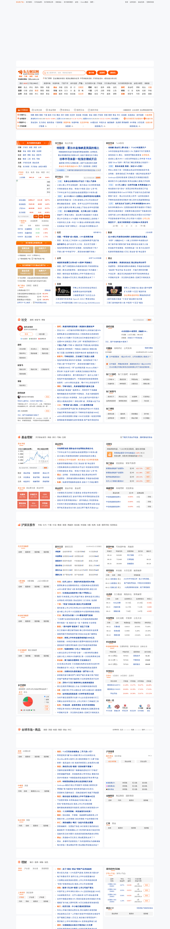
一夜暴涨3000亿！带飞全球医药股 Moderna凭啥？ (78, 368)
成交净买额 (112, 761)
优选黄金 (130, 488)
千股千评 (64, 83)
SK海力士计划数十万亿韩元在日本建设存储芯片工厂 (79, 338)
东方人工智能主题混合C (115, 481)
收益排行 (26, 481)
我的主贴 (45, 349)
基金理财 (52, 110)
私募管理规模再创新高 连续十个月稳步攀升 (81, 482)
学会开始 (113, 693)
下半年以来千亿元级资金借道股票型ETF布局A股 (77, 192)
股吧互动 (80, 110)
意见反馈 (168, 918)
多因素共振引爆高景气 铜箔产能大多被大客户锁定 (78, 675)
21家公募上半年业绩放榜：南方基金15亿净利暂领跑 (78, 185)
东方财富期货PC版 (125, 83)
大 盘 (72, 91)
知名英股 (21, 820)
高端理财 (46, 481)
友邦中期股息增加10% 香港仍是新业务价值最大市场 (79, 899)
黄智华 (122, 418)
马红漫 (146, 401)
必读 (31, 91)
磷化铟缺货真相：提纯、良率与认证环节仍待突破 (77, 204)
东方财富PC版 (90, 83)
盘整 (47, 699)
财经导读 (110, 143)
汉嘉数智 (28, 229)
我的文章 (22, 369)
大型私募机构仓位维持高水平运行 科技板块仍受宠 (78, 467)
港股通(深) (134, 126)
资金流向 (34, 122)
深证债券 (29, 893)
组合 (144, 87)
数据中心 (22, 122)
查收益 (47, 290)
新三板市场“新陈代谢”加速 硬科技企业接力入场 (128, 244)
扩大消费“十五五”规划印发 (135, 292)
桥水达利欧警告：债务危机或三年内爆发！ (80, 270)
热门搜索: (48, 78)
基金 (90, 115)
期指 (42, 91)
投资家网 (24, 411)
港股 (31, 94)
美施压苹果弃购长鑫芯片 (67, 413)
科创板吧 (134, 374)
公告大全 (138, 618)
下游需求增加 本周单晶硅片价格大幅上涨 (74, 800)
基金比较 (46, 477)
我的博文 (22, 385)
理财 (67, 177)
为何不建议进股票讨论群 (67, 698)
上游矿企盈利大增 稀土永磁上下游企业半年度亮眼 (78, 207)
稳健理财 (36, 481)
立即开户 (20, 302)
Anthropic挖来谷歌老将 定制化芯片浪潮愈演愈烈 (128, 177)
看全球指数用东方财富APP (68, 155)
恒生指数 (114, 119)
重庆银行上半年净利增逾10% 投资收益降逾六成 (77, 921)
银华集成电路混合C (113, 477)
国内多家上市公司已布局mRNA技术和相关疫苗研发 (78, 608)
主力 (66, 91)
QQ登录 (25, 339)
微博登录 (43, 339)
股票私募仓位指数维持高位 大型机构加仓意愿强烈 (78, 334)
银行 (96, 87)
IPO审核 (133, 122)
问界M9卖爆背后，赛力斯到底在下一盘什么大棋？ (78, 375)
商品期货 (120, 796)
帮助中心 (37, 255)
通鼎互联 (79, 345)
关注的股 (22, 349)
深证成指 (22, 200)
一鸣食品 (77, 349)
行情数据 (24, 110)
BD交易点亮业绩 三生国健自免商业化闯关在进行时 (78, 664)
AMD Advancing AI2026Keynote (86, 303)
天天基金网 (38, 2)
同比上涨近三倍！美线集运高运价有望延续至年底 (128, 170)
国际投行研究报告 (27, 397)
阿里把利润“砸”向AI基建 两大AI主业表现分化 (76, 755)
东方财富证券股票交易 (34, 243)
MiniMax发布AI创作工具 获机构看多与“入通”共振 (78, 759)
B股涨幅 (30, 581)
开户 (80, 166)
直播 (59, 284)
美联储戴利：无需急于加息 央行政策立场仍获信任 (78, 826)
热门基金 (21, 286)
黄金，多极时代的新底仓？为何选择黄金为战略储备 (78, 841)
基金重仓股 (30, 488)
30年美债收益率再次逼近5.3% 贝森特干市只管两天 (129, 151)
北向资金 (117, 756)
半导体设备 (138, 338)
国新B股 (117, 635)
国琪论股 (111, 414)
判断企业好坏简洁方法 (66, 701)
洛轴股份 (130, 564)
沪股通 (41, 126)
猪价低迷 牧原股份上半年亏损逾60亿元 (79, 274)
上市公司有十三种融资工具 (87, 701)
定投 (66, 87)
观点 (110, 258)
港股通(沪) (99, 126)
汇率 (108, 823)
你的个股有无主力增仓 (89, 155)
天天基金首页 (40, 437)
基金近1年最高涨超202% (68, 166)
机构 (138, 91)
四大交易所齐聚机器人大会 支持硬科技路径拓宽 (77, 686)
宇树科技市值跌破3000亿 (88, 413)
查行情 (91, 73)
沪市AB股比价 (75, 690)
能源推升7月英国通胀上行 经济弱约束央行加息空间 (78, 830)
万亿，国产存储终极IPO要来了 (28, 415)
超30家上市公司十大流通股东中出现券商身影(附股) (78, 612)
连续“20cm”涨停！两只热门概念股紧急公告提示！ (129, 162)
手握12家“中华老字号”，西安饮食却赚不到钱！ (76, 252)
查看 (46, 709)
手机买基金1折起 (40, 302)
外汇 (36, 94)
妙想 (76, 2)
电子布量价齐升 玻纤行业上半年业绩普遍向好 (76, 876)
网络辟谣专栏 (145, 295)
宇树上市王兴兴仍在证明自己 (85, 288)
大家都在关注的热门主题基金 (69, 493)
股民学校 (94, 110)
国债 (20, 868)
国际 (42, 87)
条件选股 (73, 83)
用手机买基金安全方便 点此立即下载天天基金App (77, 508)
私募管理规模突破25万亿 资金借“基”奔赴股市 (127, 252)
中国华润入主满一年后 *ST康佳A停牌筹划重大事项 (78, 222)
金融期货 (110, 796)
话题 (59, 405)
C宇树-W (71, 345)
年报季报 (58, 556)
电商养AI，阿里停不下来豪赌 (85, 390)
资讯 (33, 159)
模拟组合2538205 (113, 689)
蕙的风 (122, 414)
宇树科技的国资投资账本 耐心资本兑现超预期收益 (129, 200)
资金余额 (128, 761)
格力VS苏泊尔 (63, 398)
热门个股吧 (111, 374)
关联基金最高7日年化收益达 (124, 453)
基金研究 (59, 488)
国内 (36, 87)
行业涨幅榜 (22, 650)
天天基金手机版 (110, 83)
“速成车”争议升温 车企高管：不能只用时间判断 (128, 270)
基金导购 (36, 477)
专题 (47, 87)
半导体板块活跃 (86, 78)
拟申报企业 (134, 646)
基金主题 (21, 488)
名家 (144, 91)
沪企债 (27, 868)
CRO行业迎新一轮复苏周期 (89, 416)
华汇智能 (130, 555)
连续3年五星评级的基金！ (68, 500)
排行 (62, 115)
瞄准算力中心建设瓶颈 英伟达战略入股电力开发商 (129, 181)
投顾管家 (36, 473)
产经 (102, 94)
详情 (149, 497)
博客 (138, 87)
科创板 (85, 115)
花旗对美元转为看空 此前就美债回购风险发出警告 (78, 834)
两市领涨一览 (62, 623)
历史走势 (143, 761)
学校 (150, 91)
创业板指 (22, 204)
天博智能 (130, 559)
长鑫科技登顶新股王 (63, 294)
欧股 (55, 730)
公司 (96, 91)
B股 (89, 525)
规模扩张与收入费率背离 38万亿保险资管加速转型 (78, 903)
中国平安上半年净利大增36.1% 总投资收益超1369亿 (78, 891)
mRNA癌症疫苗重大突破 (67, 416)
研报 (33, 151)
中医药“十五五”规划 (134, 303)
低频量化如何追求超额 (82, 292)
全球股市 (23, 119)
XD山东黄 (117, 603)
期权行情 (61, 819)
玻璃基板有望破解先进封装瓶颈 (70, 420)
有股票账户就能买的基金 (145, 908)
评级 (108, 91)
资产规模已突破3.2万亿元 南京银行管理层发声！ (77, 918)
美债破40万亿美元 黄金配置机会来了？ (79, 277)
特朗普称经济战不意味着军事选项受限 (74, 152)
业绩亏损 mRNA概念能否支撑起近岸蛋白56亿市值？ (130, 215)
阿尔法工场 (123, 396)
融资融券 (110, 122)
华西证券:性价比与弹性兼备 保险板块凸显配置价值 (78, 709)
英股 (28, 820)
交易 (19, 163)
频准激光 (136, 664)
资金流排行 (78, 600)
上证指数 (22, 177)
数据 (19, 151)
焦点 (25, 87)
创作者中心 (97, 232)
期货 (42, 94)
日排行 (108, 676)
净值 (60, 87)
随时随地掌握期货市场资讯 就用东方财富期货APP (78, 808)
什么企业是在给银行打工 (88, 698)
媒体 (108, 94)
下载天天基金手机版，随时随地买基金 (137, 437)
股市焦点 (59, 177)
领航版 (147, 83)
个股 (45, 115)
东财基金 (58, 2)
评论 (31, 87)
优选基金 (120, 463)
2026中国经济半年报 (114, 294)
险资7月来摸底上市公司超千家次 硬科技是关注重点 (78, 597)
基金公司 (46, 473)
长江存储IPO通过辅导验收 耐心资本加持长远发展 (77, 630)
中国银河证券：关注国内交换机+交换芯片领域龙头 (129, 277)
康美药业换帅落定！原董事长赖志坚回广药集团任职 (129, 211)
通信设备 (22, 504)
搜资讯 (113, 73)
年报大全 (102, 122)
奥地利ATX (35, 119)
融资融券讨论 (92, 353)
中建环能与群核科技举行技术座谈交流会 (81, 170)
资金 (24, 151)
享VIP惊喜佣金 (25, 249)
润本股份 (113, 579)
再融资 (70, 525)
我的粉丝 (22, 358)
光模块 (22, 495)
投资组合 (66, 110)
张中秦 (146, 414)
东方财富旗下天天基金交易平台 (34, 265)
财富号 (130, 94)
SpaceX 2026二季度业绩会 (84, 299)
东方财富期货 (68, 2)
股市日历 (59, 547)
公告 (115, 91)
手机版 (99, 83)
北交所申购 (84, 122)
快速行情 (149, 119)
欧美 (32, 172)
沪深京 (25, 147)
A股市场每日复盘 (114, 299)
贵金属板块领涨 (59, 78)
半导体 (45, 504)
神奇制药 (69, 349)
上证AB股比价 (43, 581)
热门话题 (61, 353)
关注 (47, 397)
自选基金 (131, 115)
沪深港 (100, 115)
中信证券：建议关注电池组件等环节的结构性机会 (128, 274)
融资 (60, 94)
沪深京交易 (27, 163)
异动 (48, 192)
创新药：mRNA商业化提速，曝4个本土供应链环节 (78, 383)
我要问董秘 (149, 348)
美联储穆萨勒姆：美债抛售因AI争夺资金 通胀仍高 (78, 774)
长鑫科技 (61, 349)
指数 (32, 115)
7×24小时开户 (42, 249)
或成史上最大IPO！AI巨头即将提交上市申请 (126, 159)
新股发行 (58, 561)
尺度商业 (146, 396)
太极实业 (85, 349)
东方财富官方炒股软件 (134, 119)
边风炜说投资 (111, 401)
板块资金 (50, 122)
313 (70, 556)
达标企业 (143, 646)
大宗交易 (140, 122)
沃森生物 (117, 607)
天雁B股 (117, 627)
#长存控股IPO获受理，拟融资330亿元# (134, 331)
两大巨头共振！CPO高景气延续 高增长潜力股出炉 (78, 873)
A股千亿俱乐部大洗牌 (88, 163)
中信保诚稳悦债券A (113, 497)
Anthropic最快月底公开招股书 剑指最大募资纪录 (77, 785)
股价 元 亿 (29, 83)
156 (97, 565)
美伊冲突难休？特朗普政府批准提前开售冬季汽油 (77, 778)
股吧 (91, 2)
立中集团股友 (114, 357)
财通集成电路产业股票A (115, 468)
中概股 (20, 786)
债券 (102, 87)
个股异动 (22, 221)
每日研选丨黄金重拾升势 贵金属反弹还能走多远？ (78, 845)
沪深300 (22, 208)
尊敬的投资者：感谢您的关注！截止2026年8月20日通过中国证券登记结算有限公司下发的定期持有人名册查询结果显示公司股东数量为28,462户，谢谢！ (130, 367)
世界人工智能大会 (131, 288)
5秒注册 (42, 334)
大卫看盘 (146, 418)
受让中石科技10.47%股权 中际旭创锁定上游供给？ (78, 219)
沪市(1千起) (110, 873)
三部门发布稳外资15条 (116, 303)
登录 (126, 2)
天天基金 (34, 167)
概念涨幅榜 (32, 650)
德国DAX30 (87, 119)
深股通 (68, 126)
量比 (48, 185)
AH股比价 (94, 122)
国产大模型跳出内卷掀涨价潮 (75, 266)
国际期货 (130, 796)
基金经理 (40, 488)
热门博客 (110, 409)
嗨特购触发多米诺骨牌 (66, 394)
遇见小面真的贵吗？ (65, 401)
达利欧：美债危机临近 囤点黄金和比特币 (80, 475)
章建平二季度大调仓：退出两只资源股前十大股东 (77, 215)
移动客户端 (20, 2)
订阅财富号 (45, 369)
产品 (19, 167)
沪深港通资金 (93, 266)
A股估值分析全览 (110, 78)
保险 (108, 87)
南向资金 (109, 756)
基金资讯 (59, 444)
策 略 (81, 91)
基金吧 (130, 87)
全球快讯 (93, 152)
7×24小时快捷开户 (42, 272)
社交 (19, 155)
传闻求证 (118, 348)
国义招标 (28, 237)
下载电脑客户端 (24, 259)
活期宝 (29, 286)
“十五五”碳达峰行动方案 (132, 299)
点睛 (102, 91)
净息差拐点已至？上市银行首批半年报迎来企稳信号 (78, 914)
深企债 (35, 868)
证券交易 (133, 2)
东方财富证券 (48, 2)
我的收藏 (34, 353)
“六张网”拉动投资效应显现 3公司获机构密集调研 (77, 619)
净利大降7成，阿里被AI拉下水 (87, 401)
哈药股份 (95, 345)
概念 (58, 115)
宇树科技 (136, 660)
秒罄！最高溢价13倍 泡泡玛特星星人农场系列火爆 (78, 763)
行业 (54, 115)
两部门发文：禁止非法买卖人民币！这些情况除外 (128, 196)
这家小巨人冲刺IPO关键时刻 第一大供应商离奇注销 (78, 656)
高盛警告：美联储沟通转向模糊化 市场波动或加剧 (129, 266)
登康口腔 (113, 587)
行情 (25, 91)
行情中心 (22, 115)
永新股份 (113, 583)
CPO (45, 495)
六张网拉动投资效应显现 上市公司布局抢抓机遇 (77, 880)
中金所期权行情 (91, 819)
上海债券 (21, 893)
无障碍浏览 (150, 2)
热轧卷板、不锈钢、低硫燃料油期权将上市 (80, 815)
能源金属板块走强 (72, 78)
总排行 (131, 676)
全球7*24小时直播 (95, 258)
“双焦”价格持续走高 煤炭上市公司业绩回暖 (75, 884)
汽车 (138, 94)
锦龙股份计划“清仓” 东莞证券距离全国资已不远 (128, 189)
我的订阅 (34, 369)
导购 (38, 159)
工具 (29, 159)
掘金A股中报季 (146, 288)
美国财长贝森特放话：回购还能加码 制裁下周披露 (78, 793)
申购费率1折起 (25, 272)
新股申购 (47, 83)
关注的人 (34, 349)
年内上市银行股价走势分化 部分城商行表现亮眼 (77, 910)
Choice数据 (84, 2)
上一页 (115, 226)
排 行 (72, 87)
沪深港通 (23, 126)
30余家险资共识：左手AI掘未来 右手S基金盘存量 (77, 895)
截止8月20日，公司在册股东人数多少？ (136, 357)
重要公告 (58, 575)
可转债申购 (121, 547)
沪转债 (41, 897)
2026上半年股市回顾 (64, 303)
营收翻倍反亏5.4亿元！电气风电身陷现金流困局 (77, 668)
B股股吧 (98, 690)
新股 (67, 115)
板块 (60, 91)
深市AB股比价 (88, 690)
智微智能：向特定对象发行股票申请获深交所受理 (77, 641)
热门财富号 (111, 391)
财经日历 (69, 547)
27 (70, 575)
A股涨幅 (21, 581)
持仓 (25, 692)
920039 (20, 237)
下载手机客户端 (38, 259)
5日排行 (116, 676)
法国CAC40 (61, 119)
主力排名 (42, 122)
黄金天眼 (134, 418)
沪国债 (21, 897)
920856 (20, 233)
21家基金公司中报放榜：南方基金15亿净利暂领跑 (77, 460)
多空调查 (22, 685)
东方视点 (59, 143)
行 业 (130, 91)
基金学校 (69, 488)
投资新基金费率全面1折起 (89, 504)
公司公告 (146, 219)
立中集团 (108, 352)
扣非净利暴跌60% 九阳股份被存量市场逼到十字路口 (130, 207)
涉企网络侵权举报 (146, 110)
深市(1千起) (121, 873)
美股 (25, 94)
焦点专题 (69, 143)
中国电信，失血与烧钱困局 (87, 394)
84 (96, 556)
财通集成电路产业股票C (115, 473)
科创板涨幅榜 (23, 616)
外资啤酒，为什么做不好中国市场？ (84, 398)
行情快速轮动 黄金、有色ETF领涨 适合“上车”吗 (77, 189)
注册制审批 (124, 646)
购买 (148, 468)
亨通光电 (87, 345)
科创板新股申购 (112, 646)
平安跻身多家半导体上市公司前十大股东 (125, 219)
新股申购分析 (80, 353)
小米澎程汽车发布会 (64, 299)
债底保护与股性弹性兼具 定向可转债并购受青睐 (77, 645)
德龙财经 (134, 401)
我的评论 (22, 353)
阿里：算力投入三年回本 (67, 240)
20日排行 (123, 676)
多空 (20, 692)
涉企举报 (168, 913)
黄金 (47, 94)
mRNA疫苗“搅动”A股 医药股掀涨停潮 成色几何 (77, 589)
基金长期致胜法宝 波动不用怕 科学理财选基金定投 (78, 496)
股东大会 (58, 570)
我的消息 (45, 353)
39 (70, 570)
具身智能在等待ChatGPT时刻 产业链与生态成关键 (129, 192)
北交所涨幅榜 (23, 546)
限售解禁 (125, 122)
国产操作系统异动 (91, 420)
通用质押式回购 (113, 869)
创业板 (72, 94)
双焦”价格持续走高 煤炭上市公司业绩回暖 (74, 804)
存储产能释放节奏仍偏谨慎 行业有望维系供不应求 (78, 679)
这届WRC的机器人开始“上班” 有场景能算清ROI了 (78, 341)
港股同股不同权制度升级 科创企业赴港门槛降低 (77, 634)
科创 (66, 94)
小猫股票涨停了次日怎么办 (84, 295)
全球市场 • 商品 (31, 729)
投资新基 (87, 166)
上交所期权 (70, 819)
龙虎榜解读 (70, 353)
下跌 (47, 702)
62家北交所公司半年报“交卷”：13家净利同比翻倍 (77, 653)
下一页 (142, 226)
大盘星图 (148, 115)
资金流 (46, 216)
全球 (39, 147)
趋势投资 (111, 418)
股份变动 (58, 565)
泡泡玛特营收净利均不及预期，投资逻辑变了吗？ (77, 248)
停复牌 (57, 552)
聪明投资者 (123, 401)
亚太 (27, 172)
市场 (40, 525)
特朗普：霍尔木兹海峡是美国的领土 (78, 147)
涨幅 (48, 182)
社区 (59, 232)
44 (96, 570)
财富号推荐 (131, 463)
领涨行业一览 (74, 623)
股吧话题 (110, 326)
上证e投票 (135, 110)
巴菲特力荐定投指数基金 (67, 504)
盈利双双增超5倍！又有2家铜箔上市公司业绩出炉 (77, 200)
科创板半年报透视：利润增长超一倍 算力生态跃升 (129, 248)
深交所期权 (80, 819)
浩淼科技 (28, 233)
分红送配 (120, 618)
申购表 (148, 159)
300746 (20, 229)
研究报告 (69, 600)
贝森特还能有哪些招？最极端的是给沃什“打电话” (77, 770)
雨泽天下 (111, 396)
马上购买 (27, 302)
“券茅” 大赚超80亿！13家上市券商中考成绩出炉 (128, 240)
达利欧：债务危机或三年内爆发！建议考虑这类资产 (129, 174)
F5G (33, 504)
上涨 (47, 696)
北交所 (72, 115)
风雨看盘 (134, 414)
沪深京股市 (28, 524)
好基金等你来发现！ (90, 493)
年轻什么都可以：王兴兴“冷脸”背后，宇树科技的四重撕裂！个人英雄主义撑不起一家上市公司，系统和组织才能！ (32, 401)
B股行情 (65, 690)
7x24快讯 (120, 143)
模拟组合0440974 (113, 685)
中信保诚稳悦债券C (113, 507)
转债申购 (56, 83)
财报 (29, 151)
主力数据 (118, 594)
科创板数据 (111, 642)
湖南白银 (93, 349)
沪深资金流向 (98, 78)
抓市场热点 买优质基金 (89, 500)
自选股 (124, 115)
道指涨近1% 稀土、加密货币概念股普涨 (124, 155)
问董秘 (109, 348)
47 (85, 570)
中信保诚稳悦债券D (113, 502)
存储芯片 (131, 338)
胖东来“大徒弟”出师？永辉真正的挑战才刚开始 (76, 371)
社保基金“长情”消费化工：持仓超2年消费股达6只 (77, 226)
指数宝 (35, 286)
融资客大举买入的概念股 (69, 163)
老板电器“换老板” (64, 390)
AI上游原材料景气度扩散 (88, 240)
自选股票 (33, 221)
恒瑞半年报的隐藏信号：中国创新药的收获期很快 (77, 379)
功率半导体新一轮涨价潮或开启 (78, 159)
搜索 (150, 94)
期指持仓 (128, 594)
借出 (146, 885)
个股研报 (58, 122)
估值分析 (149, 122)
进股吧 (102, 73)
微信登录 (33, 339)
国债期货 (45, 868)
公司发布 (128, 348)
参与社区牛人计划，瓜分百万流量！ (82, 244)
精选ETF (110, 908)
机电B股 (117, 631)
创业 (96, 94)
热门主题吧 (123, 374)
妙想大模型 (138, 83)
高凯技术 (136, 656)
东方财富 (29, 2)
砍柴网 (134, 396)
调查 (115, 94)
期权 (47, 91)
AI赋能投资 (127, 110)
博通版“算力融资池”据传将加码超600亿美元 (75, 789)
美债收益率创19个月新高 (89, 409)
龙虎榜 (118, 122)
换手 (48, 189)
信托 (115, 87)
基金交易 (141, 2)
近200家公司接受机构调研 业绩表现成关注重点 (76, 456)
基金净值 (21, 444)
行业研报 (92, 623)
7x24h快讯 (61, 170)
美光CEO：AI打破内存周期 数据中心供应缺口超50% (79, 330)
